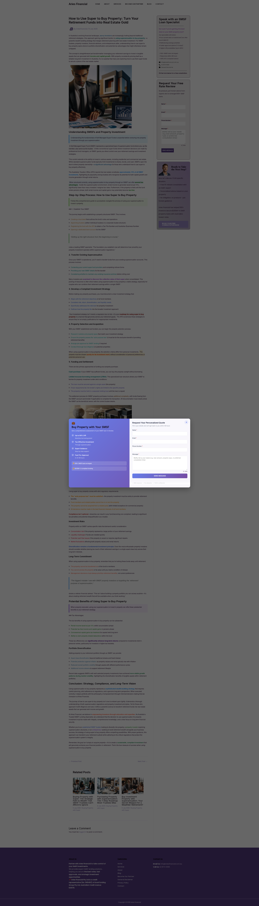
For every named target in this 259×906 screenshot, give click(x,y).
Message (135, 454)
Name (134, 430)
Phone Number (137, 446)
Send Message (160, 476)
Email (134, 438)
